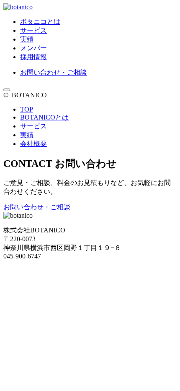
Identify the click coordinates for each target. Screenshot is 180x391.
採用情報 (33, 56)
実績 (26, 39)
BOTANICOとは (44, 117)
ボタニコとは (40, 21)
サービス (33, 30)
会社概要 (33, 143)
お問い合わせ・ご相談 (53, 72)
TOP (26, 109)
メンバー (33, 48)
